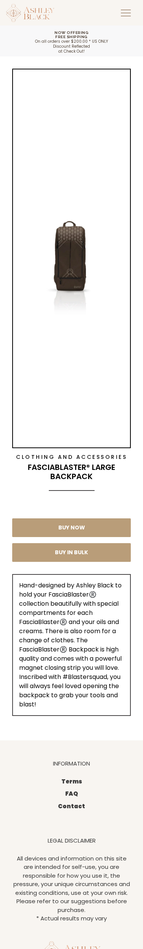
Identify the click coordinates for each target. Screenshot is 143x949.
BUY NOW (71, 527)
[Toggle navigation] (126, 13)
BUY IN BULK (71, 552)
